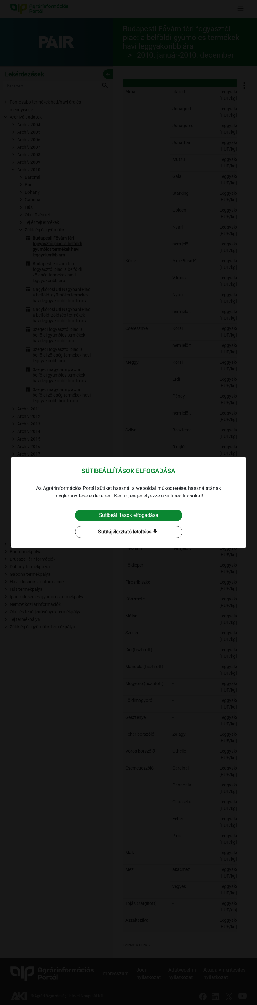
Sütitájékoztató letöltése (128, 532)
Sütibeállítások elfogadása (128, 515)
